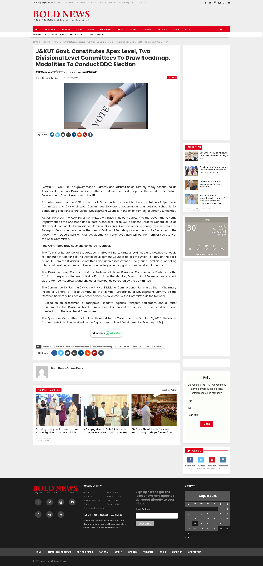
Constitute (48, 347)
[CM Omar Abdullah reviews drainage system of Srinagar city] (191, 156)
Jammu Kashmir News (59, 552)
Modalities (158, 347)
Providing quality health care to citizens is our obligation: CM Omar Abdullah (214, 170)
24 (188, 528)
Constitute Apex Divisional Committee (72, 347)
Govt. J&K (136, 347)
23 (227, 523)
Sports (162, 29)
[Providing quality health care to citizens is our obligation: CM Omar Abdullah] (58, 410)
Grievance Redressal (140, 2)
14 (214, 518)
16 (227, 518)
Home (60, 2)
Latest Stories (77, 34)
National (104, 552)
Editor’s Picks (85, 552)
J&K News (49, 29)
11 (195, 518)
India (121, 29)
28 (214, 528)
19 (201, 523)
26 (201, 528)
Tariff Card (92, 2)
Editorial (148, 552)
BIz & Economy (85, 29)
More (188, 29)
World (134, 29)
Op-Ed (163, 552)
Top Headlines (97, 34)
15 (221, 518)
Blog (176, 29)
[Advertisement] (175, 15)
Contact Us (81, 2)
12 (201, 518)
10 (188, 518)
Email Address (143, 509)
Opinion (65, 29)
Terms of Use (113, 504)
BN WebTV (106, 29)
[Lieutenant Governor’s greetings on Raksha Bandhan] (191, 185)
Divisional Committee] (102, 347)
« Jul (187, 537)
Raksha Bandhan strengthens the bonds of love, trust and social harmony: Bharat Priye (212, 199)
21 (214, 523)
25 (195, 528)
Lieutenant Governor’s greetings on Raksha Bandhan (210, 184)
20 (208, 523)
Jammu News (39, 34)
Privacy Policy (123, 2)
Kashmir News (58, 34)
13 (208, 518)
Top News (172, 77)
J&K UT (147, 347)
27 (208, 528)
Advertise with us (107, 2)
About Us (69, 2)
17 (188, 523)
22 (221, 523)
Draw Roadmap (122, 347)
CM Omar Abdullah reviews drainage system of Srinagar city (214, 155)
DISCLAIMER (112, 492)
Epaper (148, 29)
